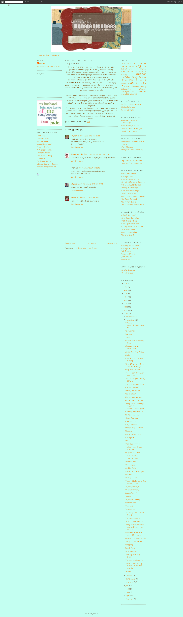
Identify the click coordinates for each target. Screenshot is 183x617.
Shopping (129, 545)
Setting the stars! (132, 391)
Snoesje (128, 571)
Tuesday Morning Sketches (132, 163)
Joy (138, 66)
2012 (126, 303)
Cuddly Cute (130, 468)
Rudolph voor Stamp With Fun (133, 448)
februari (130, 599)
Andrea (74, 136)
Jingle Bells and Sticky (134, 352)
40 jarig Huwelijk (132, 487)
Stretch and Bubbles (134, 428)
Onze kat (129, 506)
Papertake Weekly (132, 499)
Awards (128, 474)
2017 (126, 287)
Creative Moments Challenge (133, 182)
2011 (125, 307)
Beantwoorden (77, 147)
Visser (127, 337)
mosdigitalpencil (129, 94)
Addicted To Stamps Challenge (129, 121)
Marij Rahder (139, 77)
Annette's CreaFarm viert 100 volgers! (133, 534)
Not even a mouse (132, 518)
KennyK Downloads (44, 144)
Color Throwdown (128, 173)
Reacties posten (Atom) (87, 248)
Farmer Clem (130, 462)
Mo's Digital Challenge (130, 224)
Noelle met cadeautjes (134, 471)
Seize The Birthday (129, 232)
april (128, 596)
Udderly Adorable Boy (134, 412)
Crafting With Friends (130, 245)
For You (128, 334)
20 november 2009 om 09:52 (88, 197)
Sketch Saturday (128, 107)
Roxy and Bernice (132, 370)
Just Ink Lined (42, 141)
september (131, 579)
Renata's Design (43, 153)
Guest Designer (131, 418)
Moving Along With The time (132, 226)
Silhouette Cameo (133, 89)
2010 (126, 310)
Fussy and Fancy (128, 254)
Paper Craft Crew (129, 193)
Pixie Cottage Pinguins (134, 521)
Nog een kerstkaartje (134, 560)
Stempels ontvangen (133, 397)
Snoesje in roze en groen (135, 538)
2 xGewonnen (72, 63)
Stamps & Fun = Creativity (132, 150)
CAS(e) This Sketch (128, 215)
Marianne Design (133, 75)
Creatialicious (127, 273)
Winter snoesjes (132, 387)
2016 (126, 290)
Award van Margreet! (134, 400)
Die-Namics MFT (128, 63)
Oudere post (112, 243)
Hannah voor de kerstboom (132, 347)
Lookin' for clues (131, 458)
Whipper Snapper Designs (47, 164)
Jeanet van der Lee (79, 154)
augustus (130, 582)
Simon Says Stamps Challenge (133, 196)
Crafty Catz (130, 437)
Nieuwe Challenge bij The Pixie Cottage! (135, 482)
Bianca (74, 197)
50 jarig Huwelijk (132, 415)
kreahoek (142, 91)
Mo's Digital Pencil (44, 150)
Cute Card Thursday (130, 218)
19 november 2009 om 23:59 (89, 168)
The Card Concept (129, 199)
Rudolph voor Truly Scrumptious (133, 454)
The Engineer (130, 394)
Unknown (43, 63)
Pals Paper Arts (128, 229)
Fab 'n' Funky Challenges (131, 185)
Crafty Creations (128, 176)
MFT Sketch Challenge (130, 190)
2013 (126, 300)
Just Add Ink (126, 257)
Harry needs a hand (133, 541)
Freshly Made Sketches (130, 188)
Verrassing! (130, 509)
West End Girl (131, 421)
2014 (126, 297)
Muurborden (43, 55)
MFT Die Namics (129, 71)
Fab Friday (125, 251)
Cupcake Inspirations (130, 125)
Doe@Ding (40, 136)
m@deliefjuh (75, 184)
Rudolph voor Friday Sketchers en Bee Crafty (133, 565)
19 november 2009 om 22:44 (89, 136)
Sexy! (127, 441)
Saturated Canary (44, 155)
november (130, 320)
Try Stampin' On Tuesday (131, 160)
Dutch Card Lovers (129, 131)
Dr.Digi (131, 66)
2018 (126, 283)
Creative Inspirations (130, 179)
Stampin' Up (128, 91)
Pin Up (128, 496)
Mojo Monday (127, 147)
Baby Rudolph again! (133, 434)
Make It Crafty (43, 147)
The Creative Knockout (130, 235)
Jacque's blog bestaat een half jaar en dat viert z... (134, 527)
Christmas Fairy (131, 490)
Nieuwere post (71, 243)
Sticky (127, 355)
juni (127, 589)
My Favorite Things (133, 85)
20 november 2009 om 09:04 (92, 184)
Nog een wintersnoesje (134, 384)
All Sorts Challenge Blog (131, 104)
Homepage (92, 243)
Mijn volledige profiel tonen (49, 67)
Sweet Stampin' (127, 110)
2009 (126, 314)
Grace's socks (131, 551)
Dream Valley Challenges (131, 128)
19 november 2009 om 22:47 (99, 154)
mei (127, 592)
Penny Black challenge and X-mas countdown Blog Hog (134, 406)
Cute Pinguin (130, 465)
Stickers (55, 55)
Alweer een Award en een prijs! (134, 374)
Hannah (128, 431)
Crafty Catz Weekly (129, 248)
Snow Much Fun (131, 493)
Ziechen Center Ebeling (46, 167)
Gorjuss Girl (130, 331)
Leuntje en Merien (137, 69)
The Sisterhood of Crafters (132, 205)
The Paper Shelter (44, 161)
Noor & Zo (125, 260)
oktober (129, 575)
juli (127, 585)
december (130, 317)
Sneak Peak (130, 548)
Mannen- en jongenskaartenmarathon (135, 325)
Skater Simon (130, 503)
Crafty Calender (128, 270)
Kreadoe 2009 (131, 478)
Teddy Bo (41, 158)
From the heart (43, 138)
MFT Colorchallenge (129, 221)
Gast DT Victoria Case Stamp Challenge (134, 365)
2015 (126, 293)
